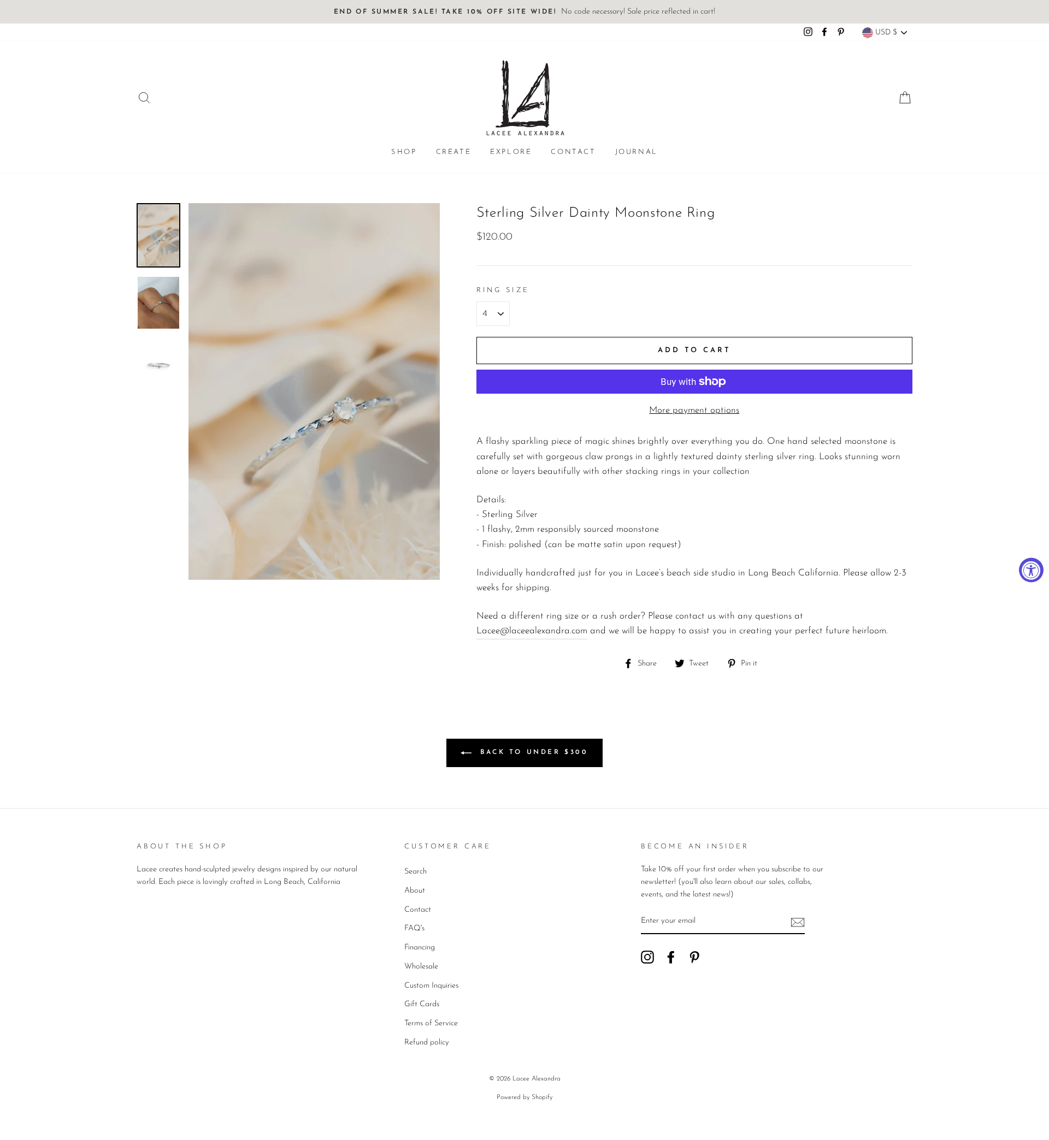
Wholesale (421, 967)
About (414, 891)
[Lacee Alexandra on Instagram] (647, 957)
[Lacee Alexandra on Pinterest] (694, 957)
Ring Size (502, 290)
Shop (403, 152)
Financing (419, 947)
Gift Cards (421, 1004)
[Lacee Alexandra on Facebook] (670, 957)
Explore (511, 152)
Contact (573, 152)
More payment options (694, 410)
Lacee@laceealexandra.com (531, 631)
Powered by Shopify (524, 1097)
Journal (636, 152)
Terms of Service (431, 1023)
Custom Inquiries (431, 986)
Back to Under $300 (532, 752)
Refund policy (426, 1042)
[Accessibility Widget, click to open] (1031, 570)
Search (415, 872)
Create (454, 152)
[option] (524, 11)
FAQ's (414, 928)
